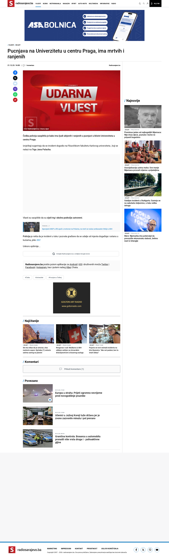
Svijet (17, 45)
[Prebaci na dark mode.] (140, 3)
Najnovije (133, 100)
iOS (80, 264)
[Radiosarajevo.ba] (25, 549)
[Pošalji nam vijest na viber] (150, 549)
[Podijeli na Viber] (15, 89)
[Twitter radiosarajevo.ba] (143, 549)
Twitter (104, 264)
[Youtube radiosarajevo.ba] (157, 549)
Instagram (41, 267)
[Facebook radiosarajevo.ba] (136, 549)
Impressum (66, 548)
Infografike (104, 3)
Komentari (32, 362)
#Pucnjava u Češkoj (55, 277)
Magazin (66, 3)
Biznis (45, 3)
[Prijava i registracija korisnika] (147, 3)
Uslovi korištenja (109, 548)
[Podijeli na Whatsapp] (15, 94)
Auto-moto (82, 3)
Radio (113, 3)
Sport (74, 3)
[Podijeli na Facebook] (15, 72)
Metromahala (55, 3)
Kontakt (79, 548)
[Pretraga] (144, 3)
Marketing (52, 548)
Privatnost (92, 548)
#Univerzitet (39, 277)
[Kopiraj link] (15, 100)
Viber (68, 267)
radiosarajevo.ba (68, 552)
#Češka (27, 277)
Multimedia (93, 3)
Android (73, 264)
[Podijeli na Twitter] (15, 78)
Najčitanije (32, 321)
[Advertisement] (71, 183)
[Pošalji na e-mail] (15, 83)
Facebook (30, 267)
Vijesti (38, 3)
